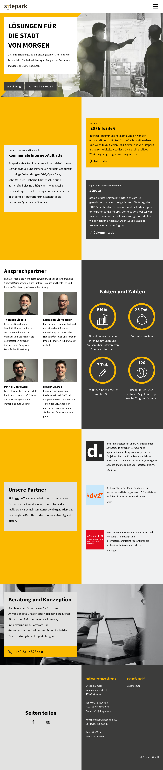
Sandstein (111, 550)
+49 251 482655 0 (99, 702)
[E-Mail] (48, 722)
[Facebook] (33, 722)
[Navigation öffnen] (155, 6)
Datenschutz (133, 685)
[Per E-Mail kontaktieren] (103, 711)
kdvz (108, 501)
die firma (111, 470)
